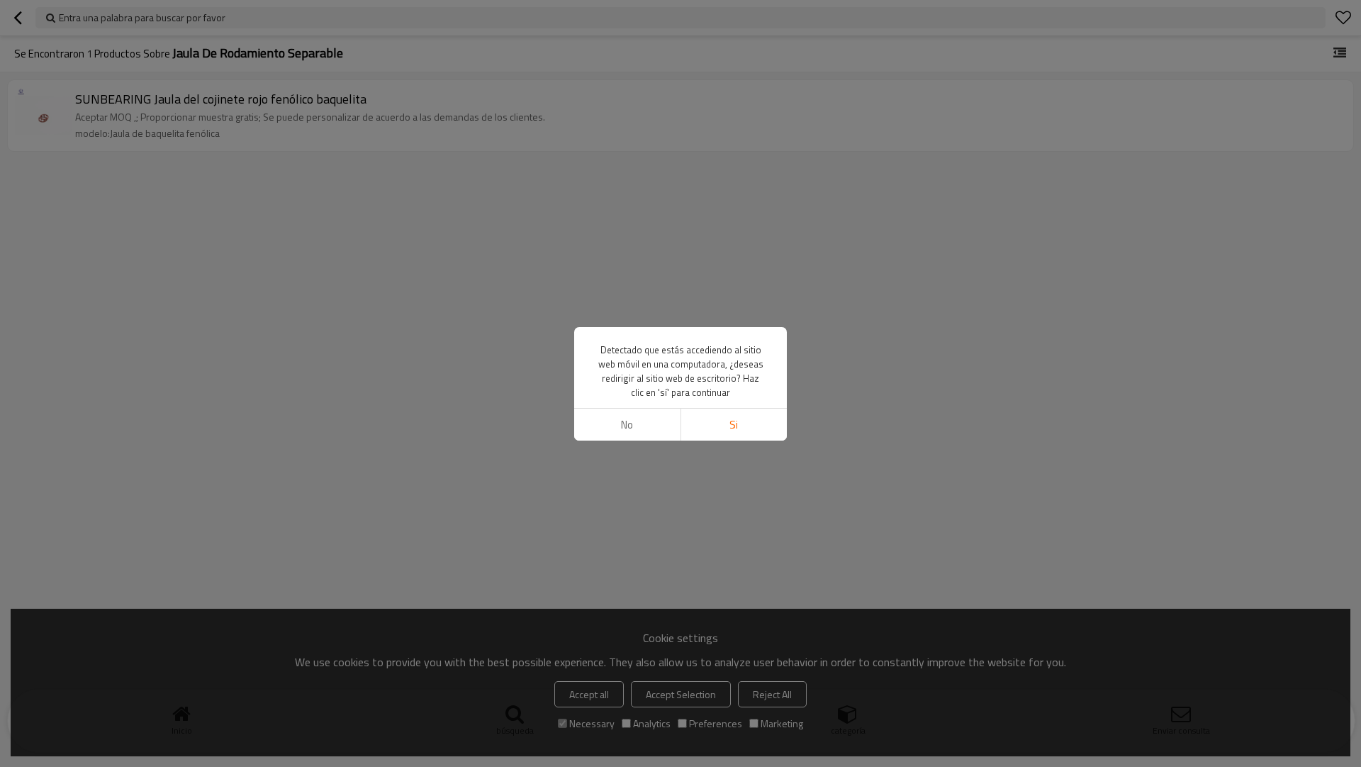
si (733, 424)
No (627, 424)
